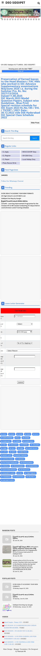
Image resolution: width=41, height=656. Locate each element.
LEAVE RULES (32, 448)
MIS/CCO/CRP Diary (29, 152)
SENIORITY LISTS (8, 473)
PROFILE (6, 466)
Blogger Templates (20, 649)
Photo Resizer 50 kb (9, 163)
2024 (28, 434)
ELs (18, 438)
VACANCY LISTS (8, 480)
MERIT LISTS (7, 455)
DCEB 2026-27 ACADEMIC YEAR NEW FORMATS (17, 193)
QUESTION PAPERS (9, 469)
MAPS (13, 452)
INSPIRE (25, 445)
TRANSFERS (19, 477)
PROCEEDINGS (27, 462)
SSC (20, 473)
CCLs (36, 434)
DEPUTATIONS (7, 438)
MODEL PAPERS (21, 455)
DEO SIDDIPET (15, 2)
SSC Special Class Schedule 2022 (17, 116)
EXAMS (26, 438)
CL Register (6, 155)
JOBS (4, 448)
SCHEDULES (25, 469)
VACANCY (31, 477)
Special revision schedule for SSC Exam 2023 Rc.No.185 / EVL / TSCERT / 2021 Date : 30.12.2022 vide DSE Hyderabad (20, 109)
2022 (12, 434)
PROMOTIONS (33, 466)
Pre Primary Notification (10, 462)
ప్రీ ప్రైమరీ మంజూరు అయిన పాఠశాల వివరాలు (14, 201)
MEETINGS (23, 452)
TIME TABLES (31, 473)
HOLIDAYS (14, 445)
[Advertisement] (20, 41)
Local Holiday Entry (29, 159)
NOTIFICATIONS (8, 459)
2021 (4, 434)
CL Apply (6, 152)
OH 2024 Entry (27, 155)
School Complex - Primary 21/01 (13, 622)
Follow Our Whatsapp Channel (12, 181)
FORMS (17, 441)
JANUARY (35, 445)
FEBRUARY (6, 441)
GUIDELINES (29, 441)
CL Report (6, 159)
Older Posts (35, 123)
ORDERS (21, 459)
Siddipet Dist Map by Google (11, 198)
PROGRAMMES (19, 466)
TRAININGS (6, 477)
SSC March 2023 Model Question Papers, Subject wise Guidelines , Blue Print (20, 100)
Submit (20, 382)
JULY (13, 448)
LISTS (5, 452)
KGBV (21, 448)
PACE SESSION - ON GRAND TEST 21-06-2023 (18, 631)
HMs (4, 445)
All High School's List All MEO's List (13, 196)
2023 (20, 434)
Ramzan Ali (22, 651)
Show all (20, 71)
